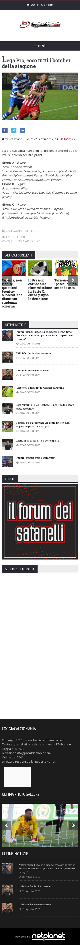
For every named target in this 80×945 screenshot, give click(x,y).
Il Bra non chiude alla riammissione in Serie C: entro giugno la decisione (40, 289)
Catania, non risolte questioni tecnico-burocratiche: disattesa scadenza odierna (12, 293)
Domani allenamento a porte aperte (37, 440)
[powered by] (40, 931)
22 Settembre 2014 (46, 139)
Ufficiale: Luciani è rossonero (33, 353)
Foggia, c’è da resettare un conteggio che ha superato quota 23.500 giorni (43, 424)
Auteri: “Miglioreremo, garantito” (35, 457)
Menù (41, 46)
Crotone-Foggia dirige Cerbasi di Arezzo (40, 387)
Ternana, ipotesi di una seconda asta (65, 284)
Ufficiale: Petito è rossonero (32, 370)
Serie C (30, 231)
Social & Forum (41, 5)
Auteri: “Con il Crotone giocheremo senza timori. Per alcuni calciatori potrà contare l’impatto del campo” (45, 335)
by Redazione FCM (16, 139)
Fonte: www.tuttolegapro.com (21, 239)
